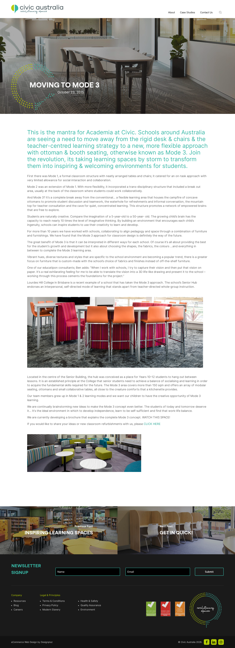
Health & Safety (89, 600)
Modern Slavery (51, 609)
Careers (18, 609)
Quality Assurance (91, 605)
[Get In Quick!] (176, 530)
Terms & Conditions (53, 600)
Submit (209, 571)
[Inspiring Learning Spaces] (59, 530)
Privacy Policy (50, 605)
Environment (88, 609)
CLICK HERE (152, 424)
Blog (16, 605)
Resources (20, 600)
